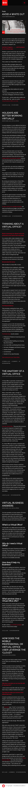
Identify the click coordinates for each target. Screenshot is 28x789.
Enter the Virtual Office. (7, 426)
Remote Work (9, 16)
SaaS (13, 16)
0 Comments (14, 361)
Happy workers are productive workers (11, 158)
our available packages (16, 624)
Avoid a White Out (13, 14)
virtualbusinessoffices (19, 785)
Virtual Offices (15, 121)
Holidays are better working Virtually (12, 116)
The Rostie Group (6, 334)
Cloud (3, 16)
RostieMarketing (18, 216)
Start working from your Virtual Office (11, 357)
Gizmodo (6, 707)
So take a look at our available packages (12, 206)
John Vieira (15, 105)
